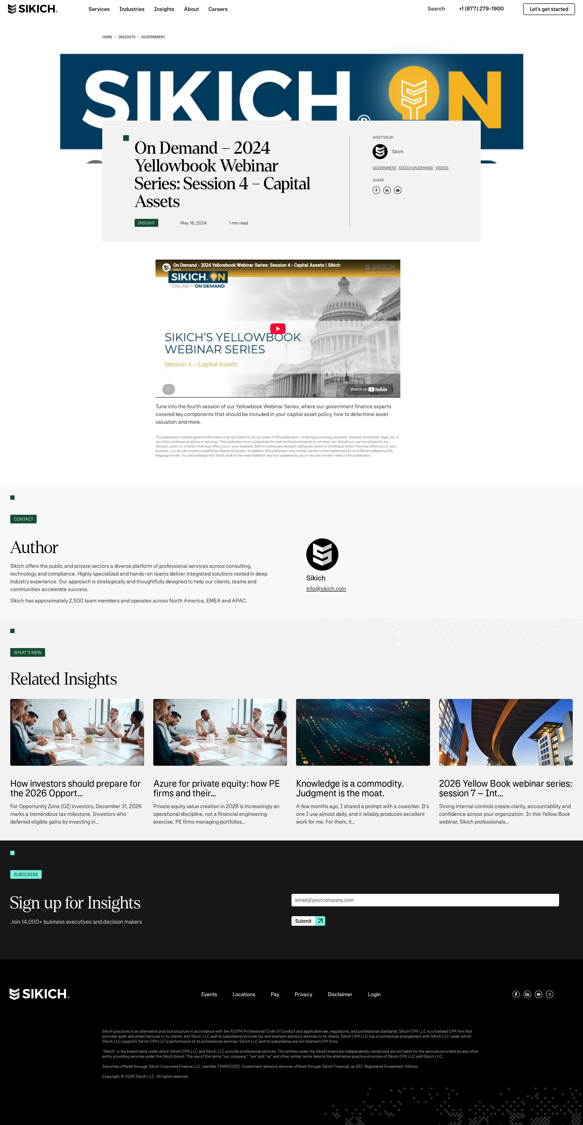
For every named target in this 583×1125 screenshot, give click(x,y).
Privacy (303, 994)
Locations (244, 994)
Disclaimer (340, 994)
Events (209, 994)
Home (107, 37)
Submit (303, 921)
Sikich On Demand (416, 168)
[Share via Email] (397, 190)
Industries (132, 9)
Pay (275, 994)
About (191, 9)
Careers (218, 9)
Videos (442, 168)
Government (153, 37)
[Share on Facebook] (376, 190)
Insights (164, 9)
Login (374, 994)
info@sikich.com (326, 588)
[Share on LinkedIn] (387, 190)
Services (99, 9)
